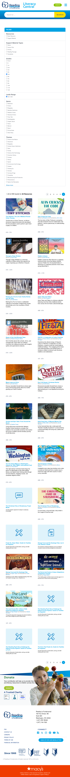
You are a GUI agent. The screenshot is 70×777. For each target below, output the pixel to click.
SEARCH (60, 15)
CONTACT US (8, 732)
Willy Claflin (46, 423)
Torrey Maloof (14, 466)
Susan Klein (14, 257)
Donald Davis (14, 299)
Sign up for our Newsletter (51, 740)
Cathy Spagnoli (46, 298)
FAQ (5, 729)
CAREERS (7, 735)
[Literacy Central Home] (29, 2)
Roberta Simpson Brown (17, 338)
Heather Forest (14, 424)
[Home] (12, 2)
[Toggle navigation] (65, 5)
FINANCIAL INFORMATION (11, 742)
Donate (9, 688)
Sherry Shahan (46, 338)
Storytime (45, 218)
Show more (9, 185)
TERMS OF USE (9, 740)
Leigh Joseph (14, 612)
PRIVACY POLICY (9, 737)
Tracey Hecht (46, 575)
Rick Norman (46, 257)
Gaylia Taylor (14, 573)
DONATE (57, 5)
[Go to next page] (63, 194)
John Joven (59, 218)
